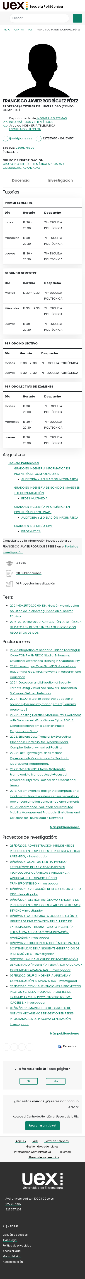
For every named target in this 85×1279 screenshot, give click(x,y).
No (55, 1081)
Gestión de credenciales (42, 1146)
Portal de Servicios (56, 1141)
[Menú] (77, 18)
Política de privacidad (17, 1245)
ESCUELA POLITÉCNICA (25, 129)
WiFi (35, 1141)
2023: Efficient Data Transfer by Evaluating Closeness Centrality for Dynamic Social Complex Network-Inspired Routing (40, 742)
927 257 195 (13, 1204)
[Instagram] (38, 1225)
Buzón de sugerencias (44, 1157)
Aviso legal (10, 1240)
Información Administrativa (32, 1152)
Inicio (6, 29)
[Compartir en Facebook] (6, 1047)
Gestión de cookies (15, 1235)
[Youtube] (45, 1225)
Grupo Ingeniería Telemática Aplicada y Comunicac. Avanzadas (33, 166)
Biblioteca (64, 1152)
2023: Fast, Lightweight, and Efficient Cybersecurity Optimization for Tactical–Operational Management (39, 758)
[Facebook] (25, 1225)
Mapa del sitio (12, 1256)
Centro (19, 29)
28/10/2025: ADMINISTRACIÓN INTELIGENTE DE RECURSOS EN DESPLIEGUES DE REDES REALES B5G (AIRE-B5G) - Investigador (45, 851)
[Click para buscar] (64, 18)
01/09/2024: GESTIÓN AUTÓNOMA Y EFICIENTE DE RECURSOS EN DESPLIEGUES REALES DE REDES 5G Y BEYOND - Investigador (45, 905)
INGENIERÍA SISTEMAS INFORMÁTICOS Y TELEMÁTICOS (38, 120)
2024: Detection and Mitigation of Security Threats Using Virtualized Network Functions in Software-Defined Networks (43, 687)
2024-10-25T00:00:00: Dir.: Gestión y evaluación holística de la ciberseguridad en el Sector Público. (44, 611)
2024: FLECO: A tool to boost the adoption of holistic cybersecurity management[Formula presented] (43, 704)
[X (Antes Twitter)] (32, 1225)
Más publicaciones (64, 827)
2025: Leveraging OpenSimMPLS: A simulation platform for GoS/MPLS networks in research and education (45, 671)
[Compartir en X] (14, 1047)
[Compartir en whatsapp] (29, 1047)
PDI (30, 29)
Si (28, 1081)
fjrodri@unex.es (20, 138)
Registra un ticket (42, 1125)
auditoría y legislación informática (49, 479)
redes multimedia (34, 498)
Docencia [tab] (20, 180)
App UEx (20, 1141)
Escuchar (70, 1046)
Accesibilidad (12, 1251)
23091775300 (24, 147)
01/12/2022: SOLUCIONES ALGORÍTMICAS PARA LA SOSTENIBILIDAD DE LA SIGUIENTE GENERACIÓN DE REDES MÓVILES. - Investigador (45, 948)
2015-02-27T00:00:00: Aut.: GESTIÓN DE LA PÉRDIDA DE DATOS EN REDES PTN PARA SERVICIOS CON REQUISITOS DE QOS (46, 627)
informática (31, 531)
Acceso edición (13, 1262)
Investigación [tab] (60, 180)
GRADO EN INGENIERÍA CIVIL (33, 526)
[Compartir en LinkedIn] (22, 1047)
